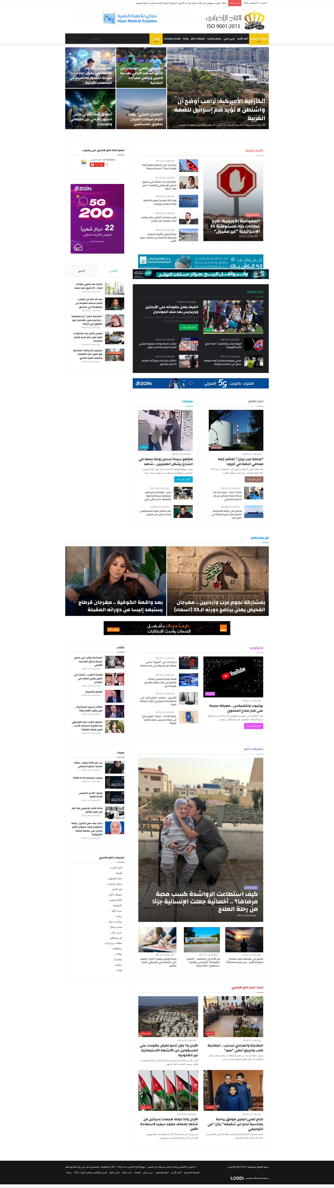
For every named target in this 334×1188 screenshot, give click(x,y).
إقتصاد (119, 873)
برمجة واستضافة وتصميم (257, 1178)
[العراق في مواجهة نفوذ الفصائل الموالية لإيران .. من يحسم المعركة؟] (244, 939)
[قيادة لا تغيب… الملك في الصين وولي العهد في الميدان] (114, 679)
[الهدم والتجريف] (114, 696)
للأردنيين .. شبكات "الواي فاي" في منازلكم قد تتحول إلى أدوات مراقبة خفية (158, 701)
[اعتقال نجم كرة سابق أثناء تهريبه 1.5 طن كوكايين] (188, 361)
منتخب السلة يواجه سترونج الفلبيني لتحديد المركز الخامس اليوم (157, 345)
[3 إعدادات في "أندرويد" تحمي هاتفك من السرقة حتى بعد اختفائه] (188, 662)
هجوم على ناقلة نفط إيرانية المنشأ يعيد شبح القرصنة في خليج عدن (226, 514)
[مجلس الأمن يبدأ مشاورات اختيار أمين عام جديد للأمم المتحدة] (114, 338)
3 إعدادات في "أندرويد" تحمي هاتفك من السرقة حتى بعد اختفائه (158, 664)
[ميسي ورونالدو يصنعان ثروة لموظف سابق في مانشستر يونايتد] (253, 361)
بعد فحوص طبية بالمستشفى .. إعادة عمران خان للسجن (154, 513)
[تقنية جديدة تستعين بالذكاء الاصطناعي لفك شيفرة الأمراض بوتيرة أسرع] (188, 679)
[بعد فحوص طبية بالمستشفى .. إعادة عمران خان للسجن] (183, 511)
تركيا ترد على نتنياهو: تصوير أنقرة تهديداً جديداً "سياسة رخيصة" (159, 167)
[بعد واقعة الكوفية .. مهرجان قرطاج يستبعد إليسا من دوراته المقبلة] (115, 581)
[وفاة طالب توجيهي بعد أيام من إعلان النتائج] (114, 812)
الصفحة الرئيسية (259, 39)
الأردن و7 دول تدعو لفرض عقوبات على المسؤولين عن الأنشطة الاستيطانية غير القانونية (169, 1050)
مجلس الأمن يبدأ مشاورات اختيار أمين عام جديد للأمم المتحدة (87, 337)
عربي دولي (229, 39)
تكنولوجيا (117, 905)
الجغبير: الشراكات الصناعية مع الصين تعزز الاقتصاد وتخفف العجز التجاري (87, 354)
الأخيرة (113, 271)
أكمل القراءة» (254, 479)
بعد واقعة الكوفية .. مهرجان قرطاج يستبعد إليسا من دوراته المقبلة (120, 605)
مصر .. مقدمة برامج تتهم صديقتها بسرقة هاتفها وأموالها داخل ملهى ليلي (157, 495)
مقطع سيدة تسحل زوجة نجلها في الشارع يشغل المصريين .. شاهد (165, 461)
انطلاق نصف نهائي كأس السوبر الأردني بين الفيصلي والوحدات (91, 119)
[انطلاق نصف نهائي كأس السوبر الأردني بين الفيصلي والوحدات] (90, 109)
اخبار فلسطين (115, 878)
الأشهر (81, 271)
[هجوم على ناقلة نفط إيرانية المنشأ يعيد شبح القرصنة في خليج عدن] (253, 511)
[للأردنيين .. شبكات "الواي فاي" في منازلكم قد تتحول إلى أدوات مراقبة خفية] (188, 698)
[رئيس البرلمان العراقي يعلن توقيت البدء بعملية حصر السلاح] (188, 218)
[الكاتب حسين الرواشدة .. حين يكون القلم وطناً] (114, 711)
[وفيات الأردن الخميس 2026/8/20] (114, 797)
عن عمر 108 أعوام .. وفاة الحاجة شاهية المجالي (88, 765)
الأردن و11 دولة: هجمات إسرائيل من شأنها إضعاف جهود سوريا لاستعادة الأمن (169, 1124)
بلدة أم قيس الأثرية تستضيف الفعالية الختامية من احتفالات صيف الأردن (158, 237)
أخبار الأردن (242, 39)
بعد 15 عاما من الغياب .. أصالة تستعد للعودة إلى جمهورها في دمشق (88, 303)
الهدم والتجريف (93, 692)
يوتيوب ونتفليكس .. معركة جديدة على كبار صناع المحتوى (236, 708)
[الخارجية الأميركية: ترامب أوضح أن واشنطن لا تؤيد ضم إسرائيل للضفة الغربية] (218, 88)
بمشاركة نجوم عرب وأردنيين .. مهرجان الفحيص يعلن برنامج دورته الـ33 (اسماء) (219, 605)
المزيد (157, 39)
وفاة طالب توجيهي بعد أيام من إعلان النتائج (87, 810)
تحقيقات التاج (198, 39)
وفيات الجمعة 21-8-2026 (87, 778)
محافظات (117, 948)
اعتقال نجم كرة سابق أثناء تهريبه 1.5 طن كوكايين (159, 362)
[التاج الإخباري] (236, 20)
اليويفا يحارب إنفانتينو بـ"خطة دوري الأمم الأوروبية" (223, 345)
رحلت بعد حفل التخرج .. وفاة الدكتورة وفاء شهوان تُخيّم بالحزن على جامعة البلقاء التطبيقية (86, 829)
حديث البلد (116, 911)
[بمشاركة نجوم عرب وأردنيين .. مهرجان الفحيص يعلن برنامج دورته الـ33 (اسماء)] (218, 581)
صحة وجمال (116, 927)
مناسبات (118, 959)
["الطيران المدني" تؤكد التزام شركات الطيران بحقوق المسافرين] (141, 109)
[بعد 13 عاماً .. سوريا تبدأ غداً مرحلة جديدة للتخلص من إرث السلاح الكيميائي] (253, 493)
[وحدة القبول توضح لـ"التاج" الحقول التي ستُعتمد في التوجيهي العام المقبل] (157, 939)
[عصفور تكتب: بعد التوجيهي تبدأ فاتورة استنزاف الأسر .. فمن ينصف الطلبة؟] (114, 726)
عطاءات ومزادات (172, 39)
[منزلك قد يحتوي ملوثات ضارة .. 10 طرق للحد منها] (114, 288)
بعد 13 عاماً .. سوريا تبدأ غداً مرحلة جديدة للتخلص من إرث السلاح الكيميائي (227, 495)
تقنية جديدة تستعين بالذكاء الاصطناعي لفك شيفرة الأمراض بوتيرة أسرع (160, 682)
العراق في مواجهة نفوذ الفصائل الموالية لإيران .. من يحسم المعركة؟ (244, 961)
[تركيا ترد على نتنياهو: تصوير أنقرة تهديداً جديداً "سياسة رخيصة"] (188, 165)
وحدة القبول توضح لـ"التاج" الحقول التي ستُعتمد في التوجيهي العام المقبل (158, 962)
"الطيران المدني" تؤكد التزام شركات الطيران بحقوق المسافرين (145, 119)
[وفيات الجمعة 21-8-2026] (114, 782)
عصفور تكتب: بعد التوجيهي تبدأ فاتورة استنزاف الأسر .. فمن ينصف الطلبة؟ (87, 726)
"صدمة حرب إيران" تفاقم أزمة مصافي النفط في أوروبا (240, 461)
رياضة (186, 39)
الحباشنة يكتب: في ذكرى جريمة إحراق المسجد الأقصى (88, 661)
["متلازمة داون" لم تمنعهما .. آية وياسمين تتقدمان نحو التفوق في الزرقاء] (114, 320)
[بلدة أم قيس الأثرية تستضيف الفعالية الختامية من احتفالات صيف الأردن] (188, 235)
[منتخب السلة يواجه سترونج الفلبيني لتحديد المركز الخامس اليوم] (188, 344)
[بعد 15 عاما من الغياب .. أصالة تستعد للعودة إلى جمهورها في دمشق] (114, 303)
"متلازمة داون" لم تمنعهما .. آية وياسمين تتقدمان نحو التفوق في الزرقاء (86, 320)
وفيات (119, 970)
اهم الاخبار (117, 889)
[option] (167, 88)
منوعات (118, 964)
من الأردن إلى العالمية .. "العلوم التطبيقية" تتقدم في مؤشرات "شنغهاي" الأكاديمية (203, 962)
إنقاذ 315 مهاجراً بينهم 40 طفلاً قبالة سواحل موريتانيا (159, 202)
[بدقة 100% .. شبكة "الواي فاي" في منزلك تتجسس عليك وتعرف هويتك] (188, 717)
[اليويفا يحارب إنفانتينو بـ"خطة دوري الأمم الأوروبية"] (253, 344)
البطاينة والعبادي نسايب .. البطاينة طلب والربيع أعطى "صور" (235, 1047)
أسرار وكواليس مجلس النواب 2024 (90, 1172)
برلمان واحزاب (214, 39)
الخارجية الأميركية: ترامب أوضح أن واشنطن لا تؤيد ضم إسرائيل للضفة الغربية (219, 110)
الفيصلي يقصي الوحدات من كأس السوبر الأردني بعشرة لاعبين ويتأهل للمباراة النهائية (141, 75)
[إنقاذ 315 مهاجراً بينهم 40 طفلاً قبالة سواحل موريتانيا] (188, 201)
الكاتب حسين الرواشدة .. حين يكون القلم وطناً (88, 709)
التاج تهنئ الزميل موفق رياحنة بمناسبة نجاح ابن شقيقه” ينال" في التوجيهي (235, 1124)
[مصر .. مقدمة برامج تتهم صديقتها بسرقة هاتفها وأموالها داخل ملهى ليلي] (183, 493)
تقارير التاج (114, 1172)
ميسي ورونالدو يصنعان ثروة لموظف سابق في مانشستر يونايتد (222, 362)
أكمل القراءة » (189, 327)
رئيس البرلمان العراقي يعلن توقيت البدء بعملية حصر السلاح (158, 219)
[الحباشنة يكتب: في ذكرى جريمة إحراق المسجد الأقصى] (114, 662)
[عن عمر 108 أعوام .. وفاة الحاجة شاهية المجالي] (114, 767)
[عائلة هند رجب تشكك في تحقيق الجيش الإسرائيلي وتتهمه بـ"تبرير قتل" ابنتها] (188, 182)
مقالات (118, 954)
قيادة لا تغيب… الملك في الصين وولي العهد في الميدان (88, 678)
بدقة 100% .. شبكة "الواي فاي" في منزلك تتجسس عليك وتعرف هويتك (158, 719)
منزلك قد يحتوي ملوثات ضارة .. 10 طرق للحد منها (88, 286)
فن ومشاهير (116, 938)
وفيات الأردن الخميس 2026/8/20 (90, 795)
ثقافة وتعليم (116, 900)
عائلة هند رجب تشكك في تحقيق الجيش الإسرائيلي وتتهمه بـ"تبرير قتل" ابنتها (159, 185)
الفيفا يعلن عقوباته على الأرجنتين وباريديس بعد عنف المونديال (171, 309)
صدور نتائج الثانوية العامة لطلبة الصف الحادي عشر (203, 3)
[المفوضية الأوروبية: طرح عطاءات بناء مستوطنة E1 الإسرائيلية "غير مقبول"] (233, 200)
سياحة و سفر (115, 921)
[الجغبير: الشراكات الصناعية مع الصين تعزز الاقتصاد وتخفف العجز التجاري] (114, 355)
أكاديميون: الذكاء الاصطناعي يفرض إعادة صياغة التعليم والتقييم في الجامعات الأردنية (90, 75)
